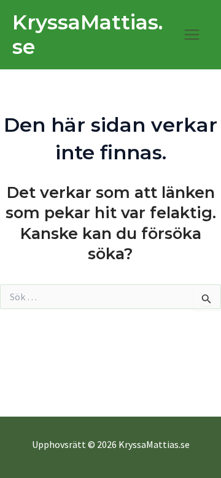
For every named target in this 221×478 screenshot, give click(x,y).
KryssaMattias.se (87, 34)
